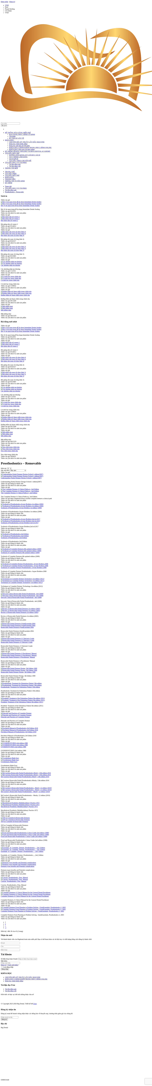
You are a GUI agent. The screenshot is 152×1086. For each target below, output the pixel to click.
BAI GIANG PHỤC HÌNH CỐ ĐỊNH (22, 134)
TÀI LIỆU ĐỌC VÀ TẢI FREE (16, 162)
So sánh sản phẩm (20, 213)
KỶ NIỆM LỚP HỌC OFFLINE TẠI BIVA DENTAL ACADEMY (27, 151)
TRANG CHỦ (10, 172)
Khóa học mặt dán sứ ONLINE (19, 146)
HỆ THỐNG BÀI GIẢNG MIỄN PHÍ (18, 133)
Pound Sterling (10, 9)
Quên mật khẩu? (13, 965)
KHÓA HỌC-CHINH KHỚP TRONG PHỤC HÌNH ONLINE (30, 147)
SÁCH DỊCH (13, 159)
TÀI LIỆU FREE (11, 173)
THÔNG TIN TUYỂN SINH (15, 181)
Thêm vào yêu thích (7, 213)
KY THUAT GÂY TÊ (16, 138)
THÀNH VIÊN (10, 179)
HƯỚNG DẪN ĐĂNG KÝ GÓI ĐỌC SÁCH (24, 155)
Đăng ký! (4, 1019)
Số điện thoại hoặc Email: (9, 959)
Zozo (35, 1004)
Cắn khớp (12, 136)
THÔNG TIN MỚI (11, 168)
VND (7, 5)
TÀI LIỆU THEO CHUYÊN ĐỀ (20, 161)
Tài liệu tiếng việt (14, 166)
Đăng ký (12, 2)
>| (5, 928)
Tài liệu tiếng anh (14, 164)
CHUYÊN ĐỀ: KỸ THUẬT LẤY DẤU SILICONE (26, 142)
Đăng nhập (4, 2)
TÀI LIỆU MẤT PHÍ (12, 153)
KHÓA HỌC (9, 140)
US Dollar (8, 11)
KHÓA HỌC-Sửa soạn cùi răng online (22, 149)
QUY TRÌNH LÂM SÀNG (18, 157)
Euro (6, 7)
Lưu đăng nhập (8, 967)
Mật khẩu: (4, 961)
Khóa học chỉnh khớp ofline (18, 144)
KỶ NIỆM (8, 183)
